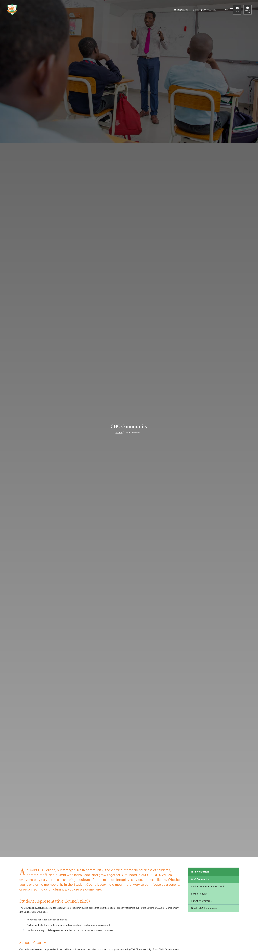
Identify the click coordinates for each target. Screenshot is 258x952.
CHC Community (200, 879)
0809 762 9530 (209, 10)
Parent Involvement (201, 901)
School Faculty (199, 893)
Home (119, 432)
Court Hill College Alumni (204, 908)
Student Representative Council (207, 886)
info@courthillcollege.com (187, 10)
